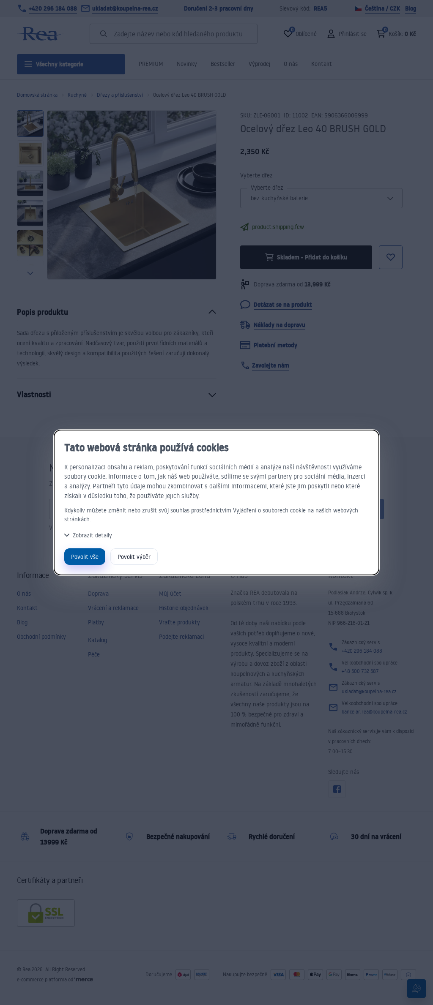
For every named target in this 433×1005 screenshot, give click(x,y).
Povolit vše (85, 557)
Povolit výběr (134, 557)
